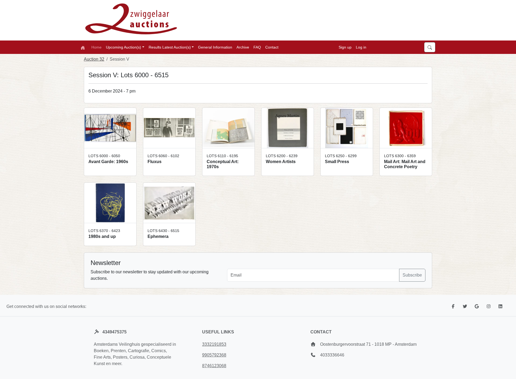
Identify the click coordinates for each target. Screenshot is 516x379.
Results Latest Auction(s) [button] (170, 47)
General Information (215, 47)
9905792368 (214, 355)
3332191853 (214, 344)
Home (96, 47)
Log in (361, 47)
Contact (271, 47)
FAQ (257, 47)
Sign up (345, 47)
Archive (242, 47)
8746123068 (214, 365)
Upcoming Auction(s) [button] (123, 47)
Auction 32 (94, 59)
